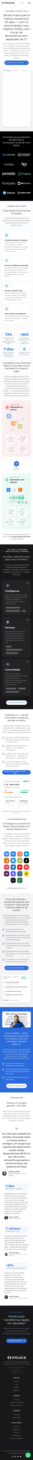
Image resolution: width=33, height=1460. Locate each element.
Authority (16, 1427)
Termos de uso (16, 1435)
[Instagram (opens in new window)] (12, 1456)
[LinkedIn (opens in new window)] (15, 1456)
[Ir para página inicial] (16, 1357)
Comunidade (16, 1417)
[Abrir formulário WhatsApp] (28, 1455)
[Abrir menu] (29, 2)
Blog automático (15, 1405)
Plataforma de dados (16, 1402)
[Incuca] (7, 3)
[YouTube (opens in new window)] (20, 1456)
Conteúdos (16, 1414)
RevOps (16, 1399)
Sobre (16, 1384)
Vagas (16, 1387)
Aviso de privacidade (16, 1438)
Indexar (15, 1432)
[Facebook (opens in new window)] (17, 1456)
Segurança (16, 1390)
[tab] (7, 70)
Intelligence (16, 1429)
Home (16, 1382)
